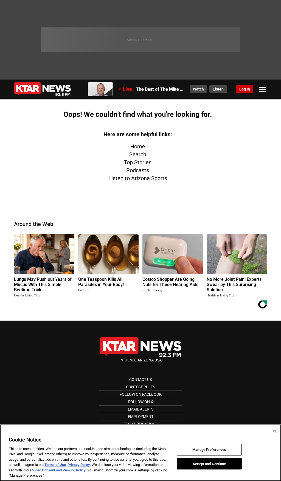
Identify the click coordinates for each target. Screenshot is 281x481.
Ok (275, 431)
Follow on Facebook (141, 394)
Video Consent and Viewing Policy (59, 470)
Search (137, 154)
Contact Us (140, 379)
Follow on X (140, 402)
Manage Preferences (209, 450)
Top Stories (137, 162)
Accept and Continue (209, 464)
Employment (140, 416)
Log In (244, 89)
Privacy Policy (79, 465)
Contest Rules (140, 387)
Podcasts (137, 170)
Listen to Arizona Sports (137, 178)
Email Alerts (140, 409)
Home (137, 146)
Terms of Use (55, 465)
